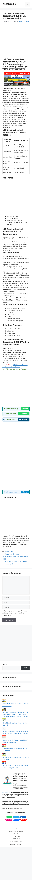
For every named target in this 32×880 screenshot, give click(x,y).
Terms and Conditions (16, 841)
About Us (16, 829)
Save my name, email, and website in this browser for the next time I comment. (16, 613)
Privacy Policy (16, 838)
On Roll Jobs (9, 551)
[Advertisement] (16, 39)
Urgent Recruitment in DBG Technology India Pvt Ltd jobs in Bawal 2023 (15, 556)
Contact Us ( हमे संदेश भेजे (16, 831)
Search (4, 664)
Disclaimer (16, 833)
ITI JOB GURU (9, 4)
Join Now (24, 413)
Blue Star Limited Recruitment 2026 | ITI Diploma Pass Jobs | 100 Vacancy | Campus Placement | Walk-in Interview (15, 714)
